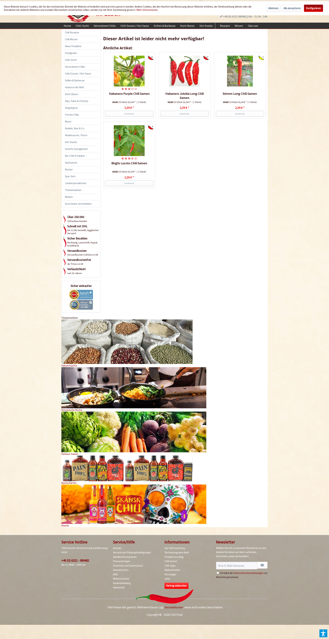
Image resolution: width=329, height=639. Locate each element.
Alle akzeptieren (292, 8)
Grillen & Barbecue (75, 80)
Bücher (69, 169)
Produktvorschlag (174, 557)
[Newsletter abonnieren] (262, 565)
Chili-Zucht (71, 59)
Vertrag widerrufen (176, 585)
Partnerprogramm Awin (176, 552)
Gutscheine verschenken (78, 203)
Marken (69, 196)
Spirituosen (71, 162)
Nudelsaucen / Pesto (76, 135)
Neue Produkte (73, 46)
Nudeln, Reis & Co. (74, 128)
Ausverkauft (129, 114)
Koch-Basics (71, 94)
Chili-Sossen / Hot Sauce (78, 73)
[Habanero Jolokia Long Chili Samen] (185, 71)
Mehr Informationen (147, 9)
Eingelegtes (71, 107)
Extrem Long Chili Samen (240, 94)
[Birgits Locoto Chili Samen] (129, 140)
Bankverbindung (122, 583)
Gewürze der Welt (74, 87)
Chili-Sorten (170, 561)
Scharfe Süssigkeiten (76, 149)
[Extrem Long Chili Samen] (240, 71)
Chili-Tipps (170, 565)
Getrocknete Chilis (75, 66)
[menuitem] (67, 26)
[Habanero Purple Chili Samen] (129, 71)
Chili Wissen (71, 39)
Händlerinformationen (125, 557)
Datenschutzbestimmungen (248, 573)
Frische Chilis (72, 114)
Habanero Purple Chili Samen (129, 94)
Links (167, 578)
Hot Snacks (71, 142)
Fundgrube (71, 53)
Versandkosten (173, 607)
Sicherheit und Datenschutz (128, 565)
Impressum (119, 587)
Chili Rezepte (72, 32)
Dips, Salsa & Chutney (76, 101)
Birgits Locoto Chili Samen (129, 163)
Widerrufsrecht (121, 578)
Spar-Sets (70, 176)
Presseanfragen (121, 561)
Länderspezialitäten (75, 183)
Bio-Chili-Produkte (75, 155)
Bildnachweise (172, 570)
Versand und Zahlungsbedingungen (132, 552)
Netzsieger (170, 574)
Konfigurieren (313, 8)
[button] (323, 633)
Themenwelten (73, 190)
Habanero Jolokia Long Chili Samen (184, 96)
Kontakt (117, 548)
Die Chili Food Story (174, 548)
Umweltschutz (121, 570)
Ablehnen (273, 8)
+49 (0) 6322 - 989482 (75, 560)
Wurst (68, 121)
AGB (115, 574)
